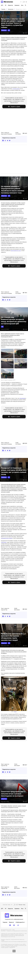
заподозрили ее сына (16, 250)
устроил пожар (16, 88)
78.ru (15, 711)
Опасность (23, 5)
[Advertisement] (14, 119)
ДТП (2, 5)
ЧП (5, 5)
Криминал (17, 5)
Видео (3, 921)
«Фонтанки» (4, 542)
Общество (10, 5)
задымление (22, 398)
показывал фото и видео (6, 538)
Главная (3, 9)
